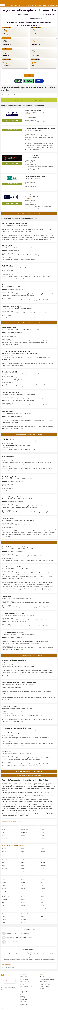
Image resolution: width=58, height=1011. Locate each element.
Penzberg (42, 912)
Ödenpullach (4, 866)
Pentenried (23, 869)
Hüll (22, 886)
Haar (41, 878)
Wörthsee (42, 864)
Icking (3, 858)
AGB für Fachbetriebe (45, 982)
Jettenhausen (4, 864)
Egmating (42, 901)
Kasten (3, 903)
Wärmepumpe (9, 5)
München (23, 912)
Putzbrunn (43, 852)
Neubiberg (23, 918)
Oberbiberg (4, 878)
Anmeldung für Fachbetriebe (47, 973)
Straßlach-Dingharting (6, 855)
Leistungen (42, 972)
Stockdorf (23, 847)
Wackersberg (43, 903)
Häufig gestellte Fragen (8, 963)
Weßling (23, 895)
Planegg (22, 861)
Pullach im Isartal (5, 892)
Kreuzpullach (4, 869)
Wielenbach (43, 884)
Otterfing (23, 889)
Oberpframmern (44, 915)
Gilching (42, 844)
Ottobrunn (23, 898)
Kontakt (42, 984)
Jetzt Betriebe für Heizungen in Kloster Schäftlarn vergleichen (29, 209)
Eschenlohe (43, 855)
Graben (3, 898)
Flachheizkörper (6, 797)
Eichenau (42, 875)
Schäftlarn (4, 844)
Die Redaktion (23, 972)
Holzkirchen (43, 847)
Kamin (3, 780)
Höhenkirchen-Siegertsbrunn (26, 909)
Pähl (41, 866)
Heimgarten (23, 864)
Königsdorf (23, 915)
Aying (42, 898)
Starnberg (4, 886)
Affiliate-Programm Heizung (47, 975)
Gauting (3, 918)
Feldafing (23, 872)
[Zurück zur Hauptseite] (9, 970)
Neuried (22, 844)
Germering (23, 901)
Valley (42, 886)
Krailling (23, 858)
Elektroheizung (47, 5)
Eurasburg (4, 901)
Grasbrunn (43, 881)
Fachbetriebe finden (25, 979)
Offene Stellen (43, 977)
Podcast (22, 973)
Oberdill (3, 889)
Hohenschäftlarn (5, 849)
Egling (3, 852)
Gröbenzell (43, 906)
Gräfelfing (23, 849)
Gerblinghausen (5, 872)
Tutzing (22, 881)
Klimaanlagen (23, 1000)
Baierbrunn (4, 861)
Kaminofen (40, 5)
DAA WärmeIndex (24, 975)
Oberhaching (4, 906)
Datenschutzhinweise (45, 979)
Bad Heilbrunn (43, 889)
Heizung (2, 5)
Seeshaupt (43, 858)
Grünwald (4, 884)
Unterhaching (24, 875)
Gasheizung (25, 5)
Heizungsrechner (24, 977)
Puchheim (43, 849)
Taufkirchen (23, 852)
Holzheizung (23, 995)
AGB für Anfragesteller (45, 980)
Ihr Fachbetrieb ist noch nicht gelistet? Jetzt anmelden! (29, 771)
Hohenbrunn (23, 903)
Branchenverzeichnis (25, 980)
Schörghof (43, 869)
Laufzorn (3, 875)
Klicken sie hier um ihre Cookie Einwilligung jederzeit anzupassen (12, 1004)
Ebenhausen (4, 847)
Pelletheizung (18, 5)
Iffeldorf (42, 892)
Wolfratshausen (5, 881)
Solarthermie (32, 5)
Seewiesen (23, 855)
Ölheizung (55, 5)
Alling (42, 872)
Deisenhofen (4, 895)
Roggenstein (43, 909)
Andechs (23, 906)
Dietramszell (23, 878)
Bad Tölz (42, 895)
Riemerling (23, 892)
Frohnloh (23, 884)
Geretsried (4, 915)
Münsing (3, 912)
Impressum (42, 985)
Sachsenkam (43, 861)
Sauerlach (4, 909)
